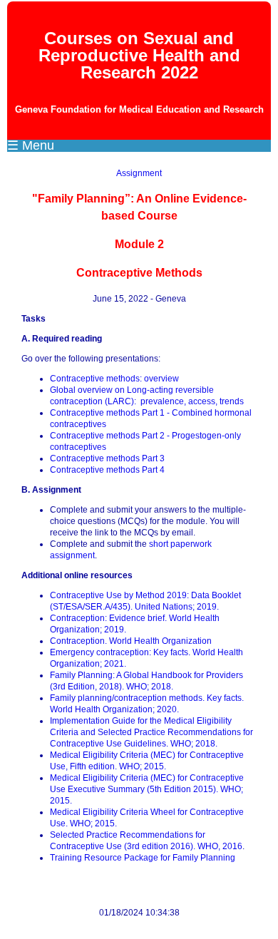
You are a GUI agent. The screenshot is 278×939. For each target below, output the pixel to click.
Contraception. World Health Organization (131, 641)
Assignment (139, 173)
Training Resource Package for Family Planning (142, 858)
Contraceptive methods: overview (114, 379)
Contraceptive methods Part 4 (107, 470)
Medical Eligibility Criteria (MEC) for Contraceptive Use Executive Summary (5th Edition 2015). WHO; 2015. (147, 789)
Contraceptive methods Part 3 (107, 458)
